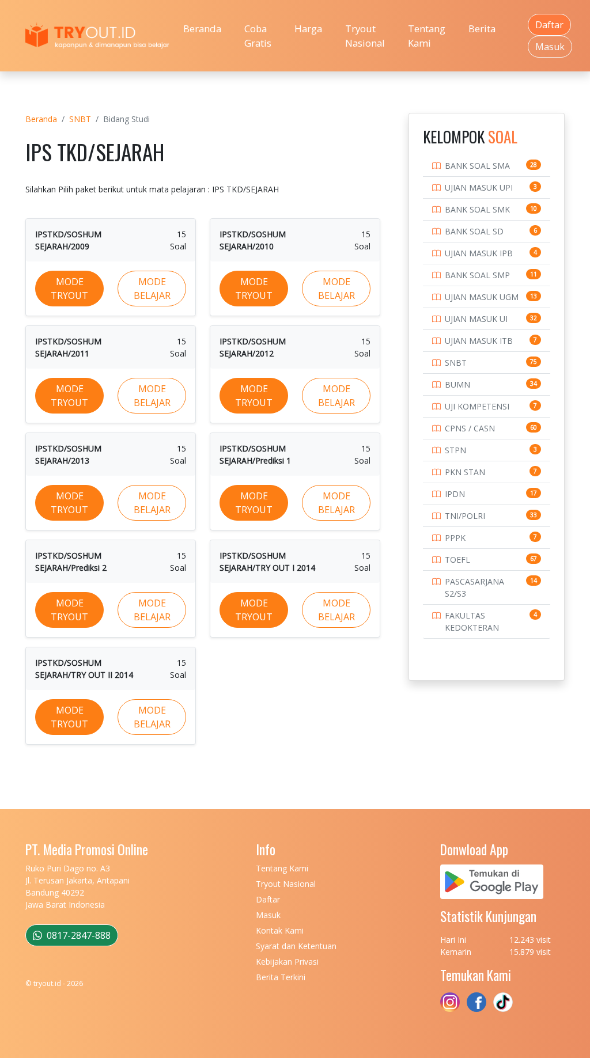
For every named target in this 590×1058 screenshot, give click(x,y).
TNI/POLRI (465, 515)
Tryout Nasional (365, 36)
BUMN (457, 384)
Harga (308, 28)
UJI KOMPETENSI (477, 406)
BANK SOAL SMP (477, 275)
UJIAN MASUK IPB (479, 253)
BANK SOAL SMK (477, 209)
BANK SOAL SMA (477, 165)
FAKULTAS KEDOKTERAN (472, 621)
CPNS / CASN (470, 428)
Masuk (550, 46)
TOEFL (457, 559)
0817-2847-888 (77, 935)
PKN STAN (465, 472)
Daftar (549, 24)
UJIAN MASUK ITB (479, 340)
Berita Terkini (280, 977)
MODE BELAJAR (152, 288)
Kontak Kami (280, 930)
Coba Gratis (257, 36)
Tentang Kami (426, 36)
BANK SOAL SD (474, 231)
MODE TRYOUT (69, 288)
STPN (455, 450)
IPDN (455, 493)
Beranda (202, 28)
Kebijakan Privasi (287, 961)
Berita (482, 28)
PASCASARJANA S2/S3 (474, 587)
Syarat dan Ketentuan (296, 946)
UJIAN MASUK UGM (482, 296)
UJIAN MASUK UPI (479, 187)
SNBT (80, 118)
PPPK (455, 537)
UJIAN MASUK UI (476, 318)
